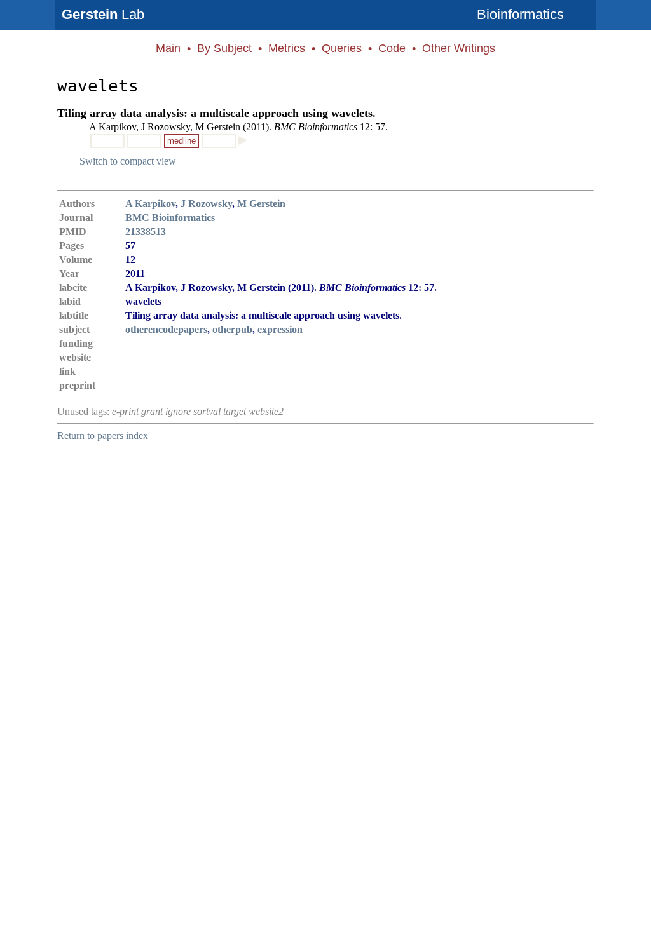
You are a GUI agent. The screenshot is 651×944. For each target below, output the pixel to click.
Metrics (286, 48)
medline (181, 140)
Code (392, 48)
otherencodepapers (166, 329)
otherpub (232, 329)
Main (168, 48)
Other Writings (458, 48)
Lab (103, 14)
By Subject (224, 48)
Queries (342, 48)
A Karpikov (150, 203)
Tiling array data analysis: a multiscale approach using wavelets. (216, 113)
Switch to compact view (127, 161)
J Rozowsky (206, 203)
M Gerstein (261, 203)
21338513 (145, 231)
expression (280, 329)
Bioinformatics (520, 14)
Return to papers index (102, 435)
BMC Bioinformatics (170, 217)
